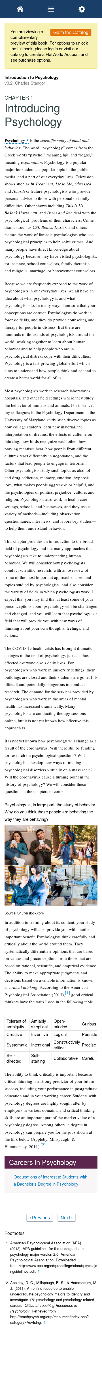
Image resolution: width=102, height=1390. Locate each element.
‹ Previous (39, 1217)
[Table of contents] (50, 9)
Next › (67, 1217)
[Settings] (82, 9)
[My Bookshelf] (20, 9)
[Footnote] (67, 992)
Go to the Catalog (70, 32)
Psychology (15, 140)
